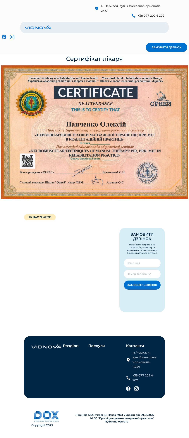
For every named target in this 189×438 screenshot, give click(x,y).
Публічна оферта (116, 421)
